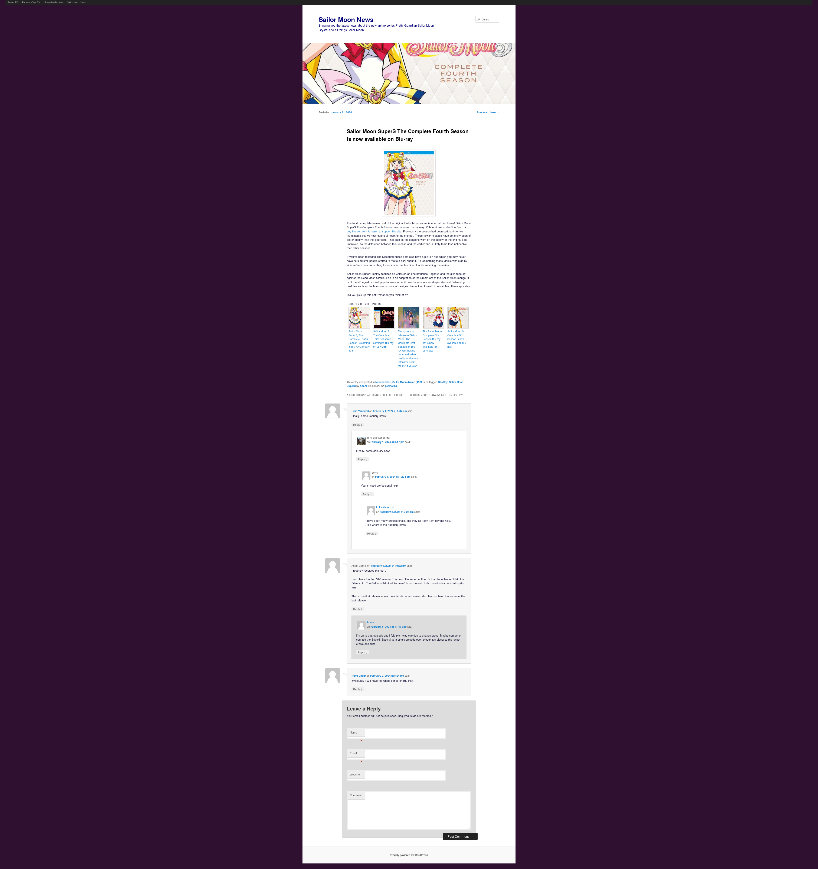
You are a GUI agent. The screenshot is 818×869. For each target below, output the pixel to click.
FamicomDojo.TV (31, 2)
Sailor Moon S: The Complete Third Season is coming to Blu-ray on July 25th (383, 338)
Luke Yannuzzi (360, 411)
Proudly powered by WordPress (409, 855)
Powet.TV (13, 2)
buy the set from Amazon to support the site (374, 231)
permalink (391, 386)
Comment (356, 795)
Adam (363, 386)
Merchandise (383, 382)
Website (355, 774)
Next (494, 112)
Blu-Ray (443, 382)
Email (356, 754)
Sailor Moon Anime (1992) (407, 382)
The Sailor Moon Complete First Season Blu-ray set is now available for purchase (432, 340)
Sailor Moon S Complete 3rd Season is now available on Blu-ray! (457, 338)
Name (356, 733)
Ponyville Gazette (54, 2)
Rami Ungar (358, 675)
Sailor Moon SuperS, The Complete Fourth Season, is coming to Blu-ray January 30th (359, 340)
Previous (481, 112)
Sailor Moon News (76, 2)
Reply (358, 424)
